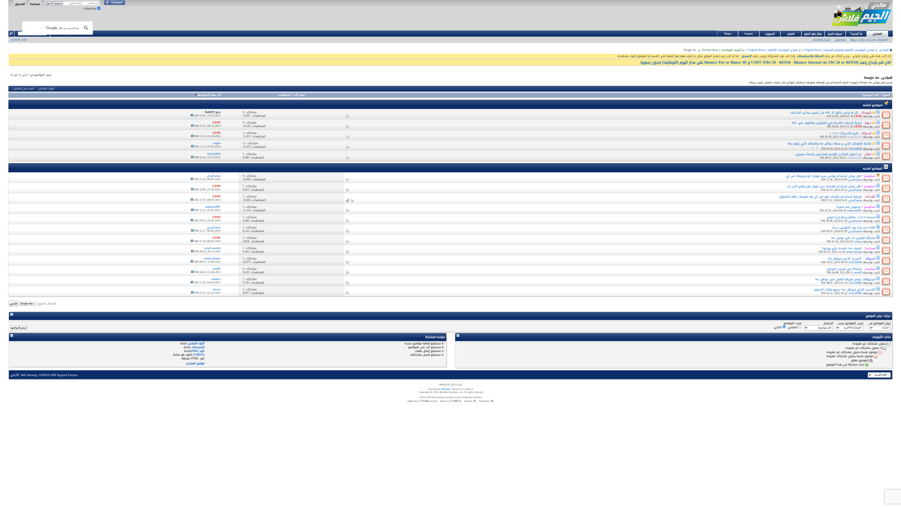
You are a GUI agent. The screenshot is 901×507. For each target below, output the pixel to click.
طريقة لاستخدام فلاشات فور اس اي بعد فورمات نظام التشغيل (820, 197)
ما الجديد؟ (856, 33)
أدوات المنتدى (46, 89)
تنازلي (778, 327)
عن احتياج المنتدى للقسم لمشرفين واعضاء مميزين (828, 154)
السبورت (770, 33)
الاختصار (828, 323)
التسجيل (20, 3)
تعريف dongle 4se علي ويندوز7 (841, 248)
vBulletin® (446, 389)
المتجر (790, 33)
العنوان (886, 95)
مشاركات (299, 95)
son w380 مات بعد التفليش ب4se (853, 227)
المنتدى (877, 33)
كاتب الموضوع (871, 95)
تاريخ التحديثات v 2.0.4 (844, 133)
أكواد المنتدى (196, 343)
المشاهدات (284, 95)
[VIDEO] (198, 354)
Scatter (748, 33)
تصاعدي (793, 327)
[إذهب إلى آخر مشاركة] (192, 115)
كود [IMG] (197, 350)
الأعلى (13, 303)
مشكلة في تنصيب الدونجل (844, 269)
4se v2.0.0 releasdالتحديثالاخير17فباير (851, 217)
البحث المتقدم (19, 39)
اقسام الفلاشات (821, 39)
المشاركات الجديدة (877, 39)
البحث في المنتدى (23, 89)
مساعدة (35, 3)
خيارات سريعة (857, 39)
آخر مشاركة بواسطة (209, 95)
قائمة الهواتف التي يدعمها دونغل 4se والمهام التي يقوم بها (829, 143)
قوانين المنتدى (195, 363)
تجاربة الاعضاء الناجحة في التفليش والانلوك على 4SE (827, 123)
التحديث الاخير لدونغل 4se (844, 258)
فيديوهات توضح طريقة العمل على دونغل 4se (845, 279)
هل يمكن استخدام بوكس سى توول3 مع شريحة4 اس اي (823, 176)
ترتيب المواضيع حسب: (850, 323)
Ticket (727, 33)
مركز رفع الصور (813, 33)
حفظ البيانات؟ (90, 8)
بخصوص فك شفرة (848, 207)
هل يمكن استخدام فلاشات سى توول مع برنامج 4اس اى (824, 186)
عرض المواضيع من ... (878, 323)
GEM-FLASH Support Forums (58, 375)
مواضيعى (840, 39)
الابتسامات (197, 347)
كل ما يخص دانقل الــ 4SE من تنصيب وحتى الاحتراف (824, 112)
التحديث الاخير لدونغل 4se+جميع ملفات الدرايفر (844, 289)
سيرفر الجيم (835, 33)
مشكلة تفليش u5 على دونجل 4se (853, 238)
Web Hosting (29, 375)
